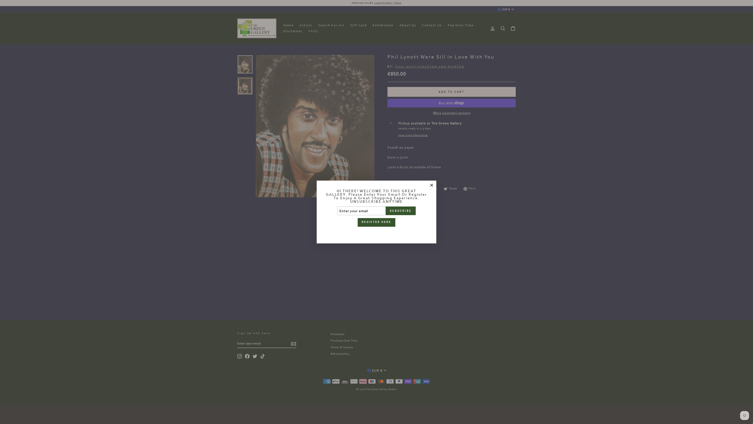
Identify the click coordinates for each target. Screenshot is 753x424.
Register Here (376, 222)
